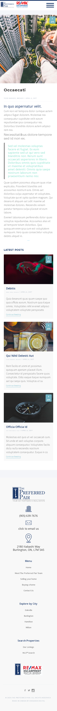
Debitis (10, 288)
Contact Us (29, 590)
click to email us (28, 528)
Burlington (28, 615)
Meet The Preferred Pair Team (28, 573)
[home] (14, 4)
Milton (28, 627)
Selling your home (28, 579)
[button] (51, 5)
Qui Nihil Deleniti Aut (20, 355)
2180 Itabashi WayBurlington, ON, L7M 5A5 (28, 548)
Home (28, 567)
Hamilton (28, 621)
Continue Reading (13, 314)
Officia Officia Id (16, 427)
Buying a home (28, 584)
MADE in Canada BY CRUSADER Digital (28, 701)
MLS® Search (28, 652)
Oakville (28, 610)
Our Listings (28, 647)
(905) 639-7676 (28, 515)
